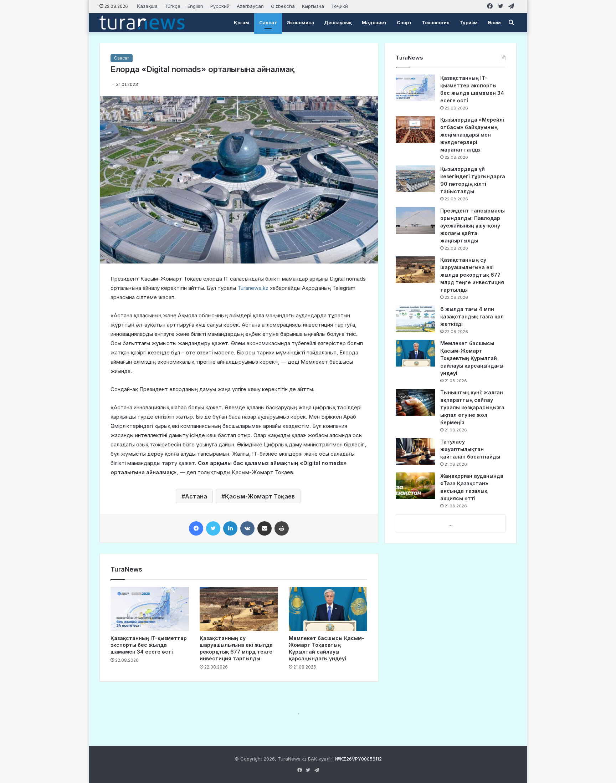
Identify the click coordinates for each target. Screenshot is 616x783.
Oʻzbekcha (283, 6)
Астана (196, 496)
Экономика (300, 22)
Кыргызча (313, 6)
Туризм (469, 22)
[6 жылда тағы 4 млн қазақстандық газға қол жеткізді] (415, 319)
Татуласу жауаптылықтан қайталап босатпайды (470, 449)
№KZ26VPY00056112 (358, 759)
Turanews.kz (252, 288)
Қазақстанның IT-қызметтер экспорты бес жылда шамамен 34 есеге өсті (149, 645)
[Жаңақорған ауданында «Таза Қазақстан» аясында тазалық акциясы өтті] (415, 485)
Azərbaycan (250, 6)
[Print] (281, 528)
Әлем (494, 22)
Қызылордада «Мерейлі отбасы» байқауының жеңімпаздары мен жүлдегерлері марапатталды (472, 135)
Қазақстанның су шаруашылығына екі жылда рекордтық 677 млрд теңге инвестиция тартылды (472, 275)
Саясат (268, 22)
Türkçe (172, 6)
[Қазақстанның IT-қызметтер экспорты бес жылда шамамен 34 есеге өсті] (150, 609)
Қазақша (147, 6)
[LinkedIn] (230, 528)
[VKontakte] (247, 528)
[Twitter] (213, 528)
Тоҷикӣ (339, 6)
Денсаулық (338, 22)
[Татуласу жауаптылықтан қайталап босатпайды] (415, 451)
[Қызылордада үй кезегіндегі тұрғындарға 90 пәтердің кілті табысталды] (415, 178)
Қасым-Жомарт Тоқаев (260, 496)
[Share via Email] (264, 528)
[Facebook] (196, 528)
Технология (436, 22)
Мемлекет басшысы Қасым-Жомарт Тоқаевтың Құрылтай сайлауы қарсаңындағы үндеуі (471, 358)
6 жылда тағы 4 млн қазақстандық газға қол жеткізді (472, 316)
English (195, 6)
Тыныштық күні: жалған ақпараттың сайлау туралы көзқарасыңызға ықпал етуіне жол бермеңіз (472, 407)
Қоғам (241, 22)
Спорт (404, 22)
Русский (220, 6)
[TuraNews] (142, 22)
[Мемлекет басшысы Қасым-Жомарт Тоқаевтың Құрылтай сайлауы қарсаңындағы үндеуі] (328, 609)
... (450, 524)
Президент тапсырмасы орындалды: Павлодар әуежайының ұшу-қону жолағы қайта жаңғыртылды (472, 226)
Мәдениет (374, 22)
